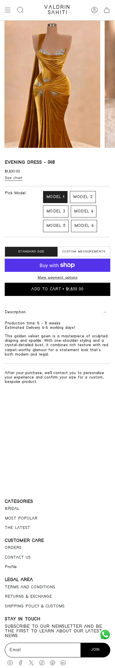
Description (15, 312)
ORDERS (13, 548)
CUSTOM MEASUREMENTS (83, 251)
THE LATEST (17, 528)
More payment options (58, 277)
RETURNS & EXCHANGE (28, 597)
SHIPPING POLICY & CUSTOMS (35, 606)
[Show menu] (8, 10)
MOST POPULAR (21, 518)
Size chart (13, 178)
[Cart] (107, 10)
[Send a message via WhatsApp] (105, 635)
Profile (11, 567)
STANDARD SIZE (31, 251)
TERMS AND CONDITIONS (30, 587)
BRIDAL (12, 509)
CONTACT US (18, 557)
